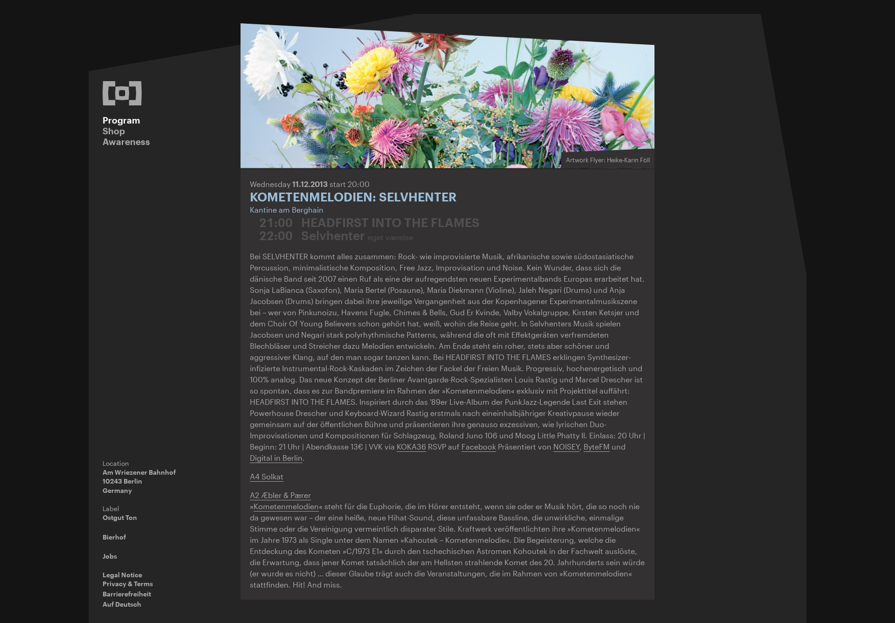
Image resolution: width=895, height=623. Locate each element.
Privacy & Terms (128, 584)
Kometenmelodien (286, 506)
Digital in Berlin (276, 457)
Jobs (110, 556)
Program (121, 120)
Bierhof (114, 537)
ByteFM (597, 446)
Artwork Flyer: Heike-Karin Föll (608, 160)
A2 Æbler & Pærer (280, 495)
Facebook (478, 446)
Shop (114, 130)
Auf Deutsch (122, 604)
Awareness (126, 141)
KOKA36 (411, 446)
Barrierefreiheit (127, 594)
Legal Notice (122, 575)
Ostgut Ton (120, 517)
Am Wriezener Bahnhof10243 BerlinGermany (139, 481)
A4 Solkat (266, 476)
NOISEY (566, 446)
